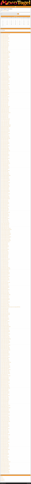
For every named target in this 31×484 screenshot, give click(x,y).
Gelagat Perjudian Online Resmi (4, 132)
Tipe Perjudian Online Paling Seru (5, 453)
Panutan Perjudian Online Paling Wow (5, 331)
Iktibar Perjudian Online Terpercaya (5, 149)
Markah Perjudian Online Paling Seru (5, 272)
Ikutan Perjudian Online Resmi (4, 169)
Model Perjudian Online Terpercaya (5, 293)
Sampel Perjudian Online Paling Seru (5, 411)
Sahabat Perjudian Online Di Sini (5, 406)
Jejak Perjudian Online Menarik (4, 201)
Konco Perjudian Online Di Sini (4, 261)
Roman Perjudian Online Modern (4, 401)
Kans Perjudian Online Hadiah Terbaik (5, 212)
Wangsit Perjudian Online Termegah (5, 471)
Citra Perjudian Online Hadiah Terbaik (5, 64)
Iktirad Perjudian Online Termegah (5, 160)
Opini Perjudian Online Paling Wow (5, 319)
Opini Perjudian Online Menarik (4, 316)
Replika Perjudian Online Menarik (5, 378)
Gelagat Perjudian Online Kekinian (5, 127)
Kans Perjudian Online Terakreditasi (5, 218)
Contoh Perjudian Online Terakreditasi (5, 84)
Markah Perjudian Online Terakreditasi (5, 276)
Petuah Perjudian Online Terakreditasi (5, 357)
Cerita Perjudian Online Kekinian (4, 46)
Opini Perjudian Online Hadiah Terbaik (5, 314)
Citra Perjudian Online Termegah (4, 74)
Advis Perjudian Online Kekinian (4, 35)
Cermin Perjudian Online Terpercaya (5, 63)
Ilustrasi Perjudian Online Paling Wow (5, 180)
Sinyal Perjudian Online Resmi (4, 427)
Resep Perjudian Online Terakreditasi (5, 395)
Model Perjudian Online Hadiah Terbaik (5, 282)
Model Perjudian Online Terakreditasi (5, 289)
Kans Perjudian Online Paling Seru (5, 214)
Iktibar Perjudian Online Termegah (5, 148)
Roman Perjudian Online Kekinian (5, 400)
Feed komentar (2, 479)
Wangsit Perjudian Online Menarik (5, 464)
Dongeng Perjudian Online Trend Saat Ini (5, 112)
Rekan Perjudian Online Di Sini (4, 374)
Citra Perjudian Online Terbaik (4, 73)
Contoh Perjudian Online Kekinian (5, 78)
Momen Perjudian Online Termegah (5, 304)
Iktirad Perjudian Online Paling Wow (5, 155)
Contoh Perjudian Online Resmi (4, 83)
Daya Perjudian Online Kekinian (4, 90)
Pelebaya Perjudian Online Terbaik (5, 346)
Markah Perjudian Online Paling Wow (5, 273)
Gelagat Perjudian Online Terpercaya (5, 137)
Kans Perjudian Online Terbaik (4, 219)
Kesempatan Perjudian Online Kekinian (5, 230)
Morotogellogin (29, 483)
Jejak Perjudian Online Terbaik (4, 207)
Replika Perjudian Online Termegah (5, 385)
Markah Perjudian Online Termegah (5, 278)
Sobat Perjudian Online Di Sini (4, 433)
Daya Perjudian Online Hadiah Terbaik (5, 89)
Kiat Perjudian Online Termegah (4, 251)
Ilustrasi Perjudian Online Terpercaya (5, 186)
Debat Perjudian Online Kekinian (4, 101)
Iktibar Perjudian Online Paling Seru (5, 142)
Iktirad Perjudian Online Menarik (4, 153)
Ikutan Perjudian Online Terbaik (4, 171)
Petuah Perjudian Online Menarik (5, 352)
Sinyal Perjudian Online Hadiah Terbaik (5, 421)
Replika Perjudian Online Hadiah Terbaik (5, 375)
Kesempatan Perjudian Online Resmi (5, 235)
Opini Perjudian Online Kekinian (4, 315)
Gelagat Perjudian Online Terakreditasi (5, 133)
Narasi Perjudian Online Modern (4, 309)
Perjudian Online (5, 10)
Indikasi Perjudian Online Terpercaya (5, 197)
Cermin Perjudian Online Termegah (5, 62)
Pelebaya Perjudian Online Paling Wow (5, 342)
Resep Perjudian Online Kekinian (5, 389)
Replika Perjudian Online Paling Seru (5, 379)
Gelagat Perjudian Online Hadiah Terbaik (5, 126)
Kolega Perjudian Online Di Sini (4, 260)
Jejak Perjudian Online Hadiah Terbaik (5, 198)
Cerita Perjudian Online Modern (4, 47)
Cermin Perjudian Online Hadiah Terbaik (5, 52)
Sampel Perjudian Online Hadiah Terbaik (5, 407)
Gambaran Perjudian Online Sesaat (5, 122)
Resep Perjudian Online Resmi (4, 394)
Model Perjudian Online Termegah (5, 292)
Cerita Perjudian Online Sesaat (4, 48)
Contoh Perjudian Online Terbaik (4, 85)
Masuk (2, 476)
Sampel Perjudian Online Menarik (5, 410)
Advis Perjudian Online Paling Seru (5, 37)
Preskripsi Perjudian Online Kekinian (5, 363)
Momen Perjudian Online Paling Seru (5, 298)
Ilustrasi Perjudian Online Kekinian (5, 176)
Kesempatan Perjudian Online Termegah (5, 239)
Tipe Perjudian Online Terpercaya (5, 460)
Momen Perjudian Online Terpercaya (5, 305)
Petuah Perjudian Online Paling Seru (5, 353)
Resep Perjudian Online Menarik (4, 390)
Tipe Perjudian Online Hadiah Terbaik (5, 449)
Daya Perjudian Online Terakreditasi (5, 96)
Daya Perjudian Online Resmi (4, 95)
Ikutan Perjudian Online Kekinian (5, 164)
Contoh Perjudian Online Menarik (5, 79)
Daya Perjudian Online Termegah (5, 99)
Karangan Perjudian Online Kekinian (5, 223)
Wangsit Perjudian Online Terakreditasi (5, 469)
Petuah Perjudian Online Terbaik (4, 358)
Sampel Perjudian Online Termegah (5, 417)
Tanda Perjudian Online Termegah (5, 444)
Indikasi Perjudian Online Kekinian (5, 187)
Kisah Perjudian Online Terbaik (4, 257)
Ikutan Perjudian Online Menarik (4, 165)
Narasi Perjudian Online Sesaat (4, 310)
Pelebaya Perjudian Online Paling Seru (5, 341)
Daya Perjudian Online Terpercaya (5, 100)
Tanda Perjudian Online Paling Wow (5, 439)
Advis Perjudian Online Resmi (6, 9)
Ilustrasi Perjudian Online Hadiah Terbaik (5, 175)
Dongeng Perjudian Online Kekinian (5, 107)
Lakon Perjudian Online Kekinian (5, 262)
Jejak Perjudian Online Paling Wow (5, 203)
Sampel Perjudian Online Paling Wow (5, 412)
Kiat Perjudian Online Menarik (4, 244)
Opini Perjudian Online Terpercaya (5, 325)
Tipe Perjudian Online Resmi (4, 455)
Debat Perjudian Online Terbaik (4, 105)
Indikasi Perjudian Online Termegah (5, 196)
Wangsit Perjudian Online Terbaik (5, 470)
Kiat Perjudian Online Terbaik (4, 250)
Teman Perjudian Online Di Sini (4, 448)
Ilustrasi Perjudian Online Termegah (5, 185)
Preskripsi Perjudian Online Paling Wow (5, 367)
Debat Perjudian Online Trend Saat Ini (5, 106)
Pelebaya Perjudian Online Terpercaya (5, 348)
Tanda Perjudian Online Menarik (4, 437)
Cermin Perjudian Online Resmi (4, 58)
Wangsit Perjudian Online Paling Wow (5, 466)
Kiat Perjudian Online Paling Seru (5, 245)
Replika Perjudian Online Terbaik (5, 384)
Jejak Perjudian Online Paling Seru (5, 202)
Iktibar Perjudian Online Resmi (4, 144)
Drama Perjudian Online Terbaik (4, 117)
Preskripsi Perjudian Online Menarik (5, 364)
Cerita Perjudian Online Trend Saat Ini (5, 51)
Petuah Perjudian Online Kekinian (5, 351)
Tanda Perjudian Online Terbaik (4, 443)
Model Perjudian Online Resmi (4, 288)
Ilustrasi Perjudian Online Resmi (4, 181)
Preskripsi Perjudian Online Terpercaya (5, 373)
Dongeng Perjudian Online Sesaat (5, 110)
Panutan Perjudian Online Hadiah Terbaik (5, 326)
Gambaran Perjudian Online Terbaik (5, 123)
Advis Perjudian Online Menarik (4, 36)
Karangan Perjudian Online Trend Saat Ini (6, 228)
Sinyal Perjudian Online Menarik (4, 423)
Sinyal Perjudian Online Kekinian (5, 422)
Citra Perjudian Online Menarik (4, 67)
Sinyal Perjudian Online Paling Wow (5, 426)
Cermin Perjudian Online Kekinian (5, 53)
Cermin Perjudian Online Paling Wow (5, 57)
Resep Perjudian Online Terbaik (4, 396)
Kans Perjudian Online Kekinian (4, 213)
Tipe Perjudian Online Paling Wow (5, 454)
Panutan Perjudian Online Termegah (5, 336)
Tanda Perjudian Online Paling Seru (5, 438)
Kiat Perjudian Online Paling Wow (5, 246)
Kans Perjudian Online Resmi (4, 217)
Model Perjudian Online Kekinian (5, 283)
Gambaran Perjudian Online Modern (5, 121)
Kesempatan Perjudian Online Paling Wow (6, 234)
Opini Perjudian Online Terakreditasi (5, 321)
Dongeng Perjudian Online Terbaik (5, 111)
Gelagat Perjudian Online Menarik (5, 128)
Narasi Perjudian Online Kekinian (5, 308)
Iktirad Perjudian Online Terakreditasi (5, 158)
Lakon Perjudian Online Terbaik (4, 266)
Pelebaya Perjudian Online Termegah (5, 347)
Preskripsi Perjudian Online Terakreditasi (5, 369)
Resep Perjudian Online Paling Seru (5, 391)
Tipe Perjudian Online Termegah (4, 459)
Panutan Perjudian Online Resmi (5, 332)
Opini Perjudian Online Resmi (4, 320)
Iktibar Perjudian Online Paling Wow (5, 143)
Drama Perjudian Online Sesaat (4, 116)
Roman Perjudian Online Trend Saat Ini (5, 405)
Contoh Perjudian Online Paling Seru (5, 80)
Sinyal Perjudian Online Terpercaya (5, 432)
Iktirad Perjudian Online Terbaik (4, 159)
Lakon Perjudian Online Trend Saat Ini (5, 267)
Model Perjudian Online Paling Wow (5, 287)
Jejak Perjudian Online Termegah (5, 208)
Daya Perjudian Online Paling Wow (5, 94)
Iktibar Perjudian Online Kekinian (5, 139)
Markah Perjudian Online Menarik (5, 271)
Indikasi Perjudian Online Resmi (4, 192)
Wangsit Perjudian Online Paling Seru (5, 465)
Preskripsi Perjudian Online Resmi (5, 368)
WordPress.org (2, 480)
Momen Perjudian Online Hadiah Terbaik (5, 294)
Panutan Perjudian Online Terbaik (5, 335)
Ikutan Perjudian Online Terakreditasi (5, 170)
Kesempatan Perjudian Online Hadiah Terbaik (6, 229)
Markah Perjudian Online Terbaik (5, 277)
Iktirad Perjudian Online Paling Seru (5, 154)
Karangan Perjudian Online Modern (5, 224)
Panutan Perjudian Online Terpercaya (5, 337)
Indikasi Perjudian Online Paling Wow (5, 191)
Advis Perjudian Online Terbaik (4, 42)
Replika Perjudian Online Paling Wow (5, 380)
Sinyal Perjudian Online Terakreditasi (5, 428)
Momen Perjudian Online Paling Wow (5, 299)
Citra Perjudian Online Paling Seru (5, 68)
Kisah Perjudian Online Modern (4, 255)
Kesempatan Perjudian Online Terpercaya (6, 240)
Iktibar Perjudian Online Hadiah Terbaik (5, 138)
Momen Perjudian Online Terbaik (5, 303)
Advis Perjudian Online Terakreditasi (5, 41)
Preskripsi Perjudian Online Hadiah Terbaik (6, 362)
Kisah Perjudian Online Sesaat (4, 256)
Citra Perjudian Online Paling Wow (5, 69)
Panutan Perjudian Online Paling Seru (5, 330)
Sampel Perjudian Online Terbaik (5, 416)
